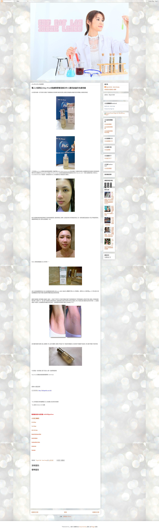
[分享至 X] (60, 460)
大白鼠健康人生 (109, 141)
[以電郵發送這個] (57, 460)
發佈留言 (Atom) (67, 516)
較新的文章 (35, 512)
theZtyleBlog (34, 438)
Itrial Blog (34, 422)
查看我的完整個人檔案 (110, 89)
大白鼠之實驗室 (35, 418)
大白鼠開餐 (107, 149)
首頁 (65, 512)
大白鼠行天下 (108, 158)
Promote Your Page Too (109, 108)
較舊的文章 (96, 512)
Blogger (93, 526)
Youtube (33, 450)
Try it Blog (34, 426)
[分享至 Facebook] (62, 460)
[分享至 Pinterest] (64, 460)
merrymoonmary (83, 526)
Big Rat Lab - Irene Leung (110, 106)
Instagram (34, 446)
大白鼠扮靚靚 (108, 124)
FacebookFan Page (36, 442)
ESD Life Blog (34, 430)
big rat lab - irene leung (112, 87)
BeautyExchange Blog (36, 434)
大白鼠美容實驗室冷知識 (109, 131)
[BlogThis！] (59, 460)
